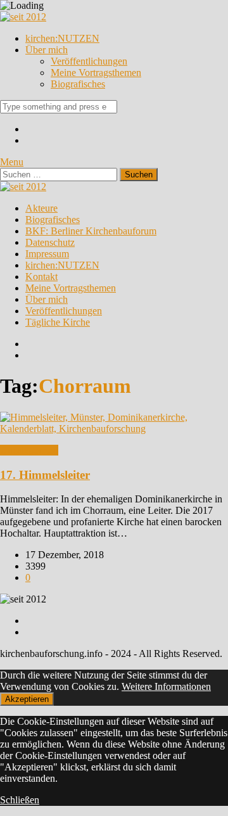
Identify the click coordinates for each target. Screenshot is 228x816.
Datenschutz (50, 242)
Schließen (19, 799)
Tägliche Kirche (57, 322)
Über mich (46, 49)
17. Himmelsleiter (45, 474)
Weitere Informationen (166, 686)
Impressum (47, 253)
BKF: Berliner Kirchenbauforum (90, 231)
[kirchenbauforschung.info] (23, 16)
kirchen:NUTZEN (62, 38)
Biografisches (78, 84)
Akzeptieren (27, 699)
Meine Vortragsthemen (96, 72)
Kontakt (41, 276)
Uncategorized (29, 450)
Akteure (41, 208)
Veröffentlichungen (89, 61)
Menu (11, 161)
